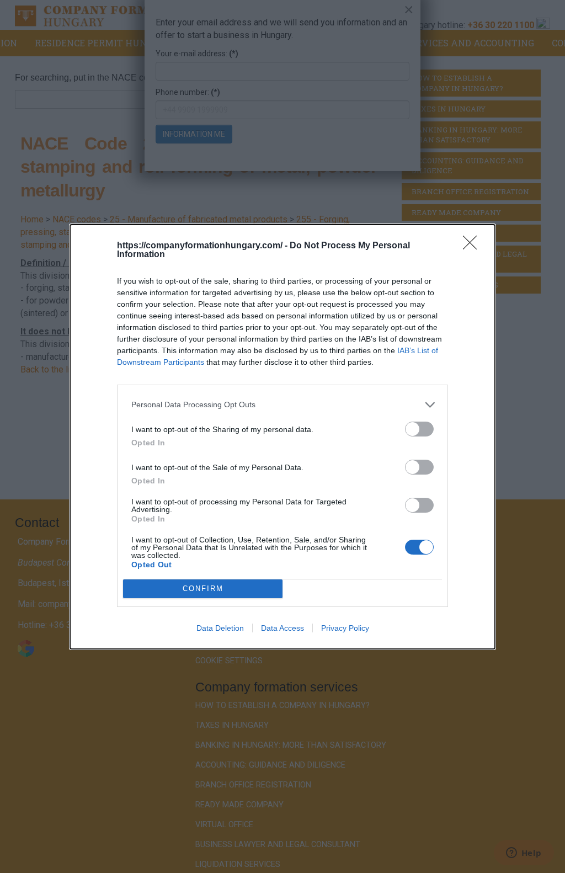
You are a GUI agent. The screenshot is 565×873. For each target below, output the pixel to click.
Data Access (282, 628)
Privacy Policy (345, 628)
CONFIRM (203, 588)
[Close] (473, 246)
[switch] (419, 429)
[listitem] (282, 405)
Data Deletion (220, 628)
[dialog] (282, 437)
